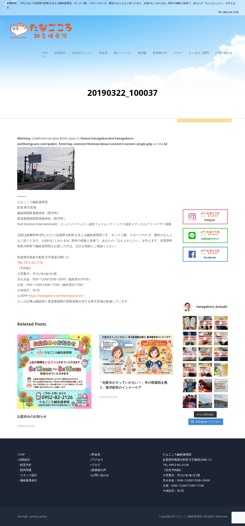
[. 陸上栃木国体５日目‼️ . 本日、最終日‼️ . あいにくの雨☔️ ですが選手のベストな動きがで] (205, 385)
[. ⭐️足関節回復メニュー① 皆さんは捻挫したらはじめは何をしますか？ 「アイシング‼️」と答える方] (205, 370)
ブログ (178, 53)
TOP (45, 53)
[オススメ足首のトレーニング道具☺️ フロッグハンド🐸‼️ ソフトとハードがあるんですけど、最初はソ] (221, 354)
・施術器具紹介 (27, 480)
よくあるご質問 (199, 53)
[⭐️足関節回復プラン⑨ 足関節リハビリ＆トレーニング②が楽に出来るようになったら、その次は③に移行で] (205, 323)
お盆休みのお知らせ (32, 416)
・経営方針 (24, 465)
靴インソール (122, 53)
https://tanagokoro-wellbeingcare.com (55, 296)
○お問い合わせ (99, 475)
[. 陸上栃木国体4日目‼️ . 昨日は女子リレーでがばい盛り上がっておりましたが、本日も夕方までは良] (221, 385)
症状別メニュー (82, 53)
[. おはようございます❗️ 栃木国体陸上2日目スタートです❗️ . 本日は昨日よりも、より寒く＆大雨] (205, 401)
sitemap (22, 516)
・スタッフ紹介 (27, 475)
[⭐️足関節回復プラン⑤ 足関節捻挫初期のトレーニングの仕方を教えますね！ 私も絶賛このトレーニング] (221, 323)
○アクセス (96, 459)
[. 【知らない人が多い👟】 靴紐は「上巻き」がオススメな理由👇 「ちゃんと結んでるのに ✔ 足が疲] (190, 323)
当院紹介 (60, 53)
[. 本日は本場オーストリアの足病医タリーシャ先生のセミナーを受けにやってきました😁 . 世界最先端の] (190, 385)
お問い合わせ (224, 53)
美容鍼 (142, 53)
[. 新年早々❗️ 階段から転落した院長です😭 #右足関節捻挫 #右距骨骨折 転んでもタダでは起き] (221, 370)
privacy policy (38, 516)
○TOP (21, 454)
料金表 (103, 53)
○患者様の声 (98, 470)
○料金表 (95, 454)
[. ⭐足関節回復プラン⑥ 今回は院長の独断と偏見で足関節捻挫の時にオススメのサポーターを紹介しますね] (221, 338)
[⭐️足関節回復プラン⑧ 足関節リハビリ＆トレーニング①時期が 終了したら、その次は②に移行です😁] (190, 338)
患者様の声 (160, 53)
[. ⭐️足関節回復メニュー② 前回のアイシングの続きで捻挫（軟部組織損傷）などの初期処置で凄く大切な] (190, 370)
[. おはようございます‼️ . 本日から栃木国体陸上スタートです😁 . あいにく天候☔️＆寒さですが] (221, 401)
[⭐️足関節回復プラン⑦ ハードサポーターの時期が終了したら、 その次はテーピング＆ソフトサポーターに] (205, 338)
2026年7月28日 (26, 426)
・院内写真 (24, 470)
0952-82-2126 (230, 12)
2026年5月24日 (108, 397)
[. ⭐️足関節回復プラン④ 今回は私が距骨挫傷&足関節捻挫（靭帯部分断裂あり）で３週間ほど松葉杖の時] (190, 354)
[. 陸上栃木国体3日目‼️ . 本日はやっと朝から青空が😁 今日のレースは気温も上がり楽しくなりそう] (190, 401)
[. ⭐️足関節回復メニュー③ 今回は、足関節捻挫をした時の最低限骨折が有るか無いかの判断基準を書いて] (205, 354)
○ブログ (95, 465)
